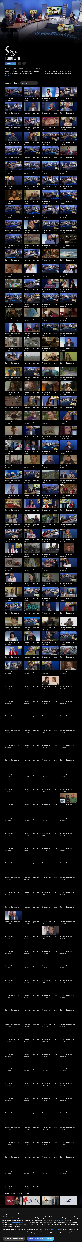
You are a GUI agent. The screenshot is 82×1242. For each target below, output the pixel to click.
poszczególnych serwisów (52, 1229)
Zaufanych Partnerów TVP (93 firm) (20, 1222)
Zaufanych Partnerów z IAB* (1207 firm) (58, 1220)
